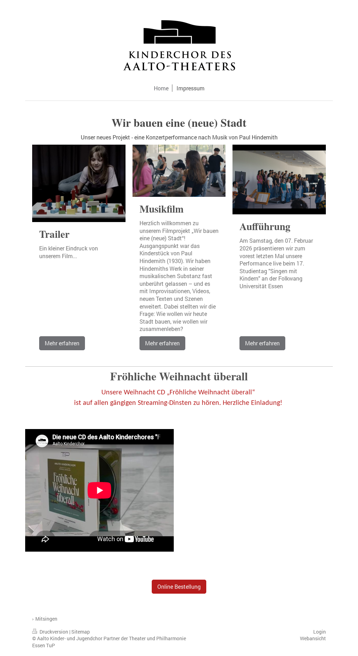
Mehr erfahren (62, 343)
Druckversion (53, 631)
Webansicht (313, 638)
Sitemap (80, 631)
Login (319, 631)
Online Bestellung (179, 586)
